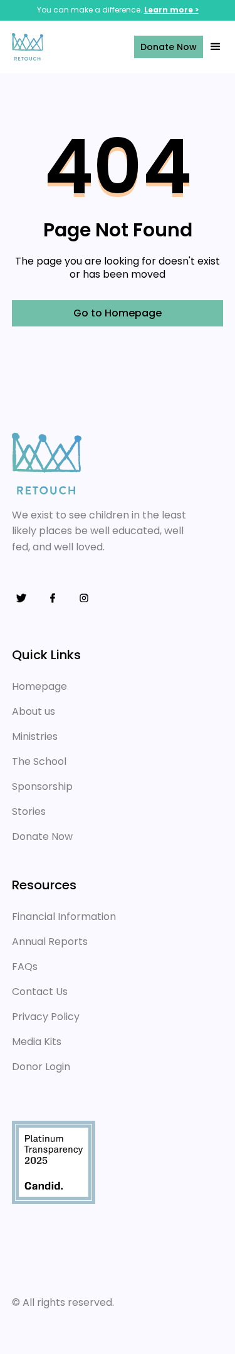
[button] (213, 47)
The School (39, 761)
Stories (29, 811)
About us (33, 711)
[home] (59, 47)
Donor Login (41, 1066)
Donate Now (168, 47)
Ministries (35, 736)
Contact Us (40, 991)
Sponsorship (42, 786)
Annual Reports (50, 941)
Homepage (39, 686)
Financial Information (64, 916)
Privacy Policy (46, 1016)
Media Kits (36, 1041)
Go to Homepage (117, 313)
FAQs (25, 966)
